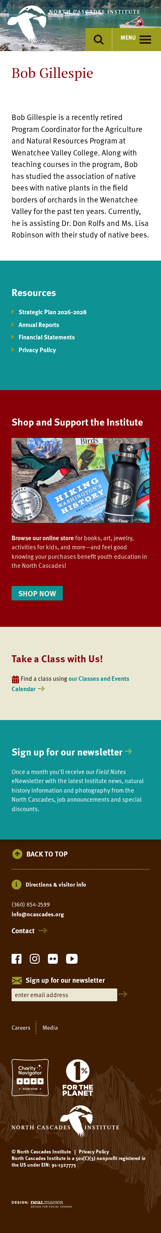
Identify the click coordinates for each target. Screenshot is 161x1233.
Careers (21, 1027)
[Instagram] (35, 961)
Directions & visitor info (56, 884)
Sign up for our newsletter (67, 751)
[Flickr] (53, 961)
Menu (128, 37)
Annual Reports (39, 324)
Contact (23, 930)
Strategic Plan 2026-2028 (53, 311)
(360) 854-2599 (31, 904)
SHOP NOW (37, 593)
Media (50, 1027)
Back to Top (47, 854)
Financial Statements (47, 336)
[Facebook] (16, 961)
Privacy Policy (37, 349)
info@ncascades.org (38, 914)
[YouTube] (72, 961)
